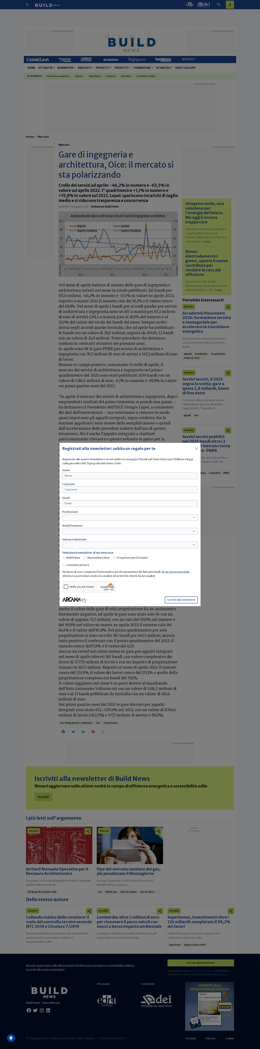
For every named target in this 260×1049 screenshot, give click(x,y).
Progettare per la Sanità (132, 557)
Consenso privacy (77, 565)
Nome (66, 470)
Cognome (68, 484)
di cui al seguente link (176, 571)
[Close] (196, 448)
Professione (70, 511)
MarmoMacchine (98, 557)
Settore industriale (74, 539)
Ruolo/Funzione (72, 525)
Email (66, 497)
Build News (73, 557)
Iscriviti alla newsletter (181, 599)
